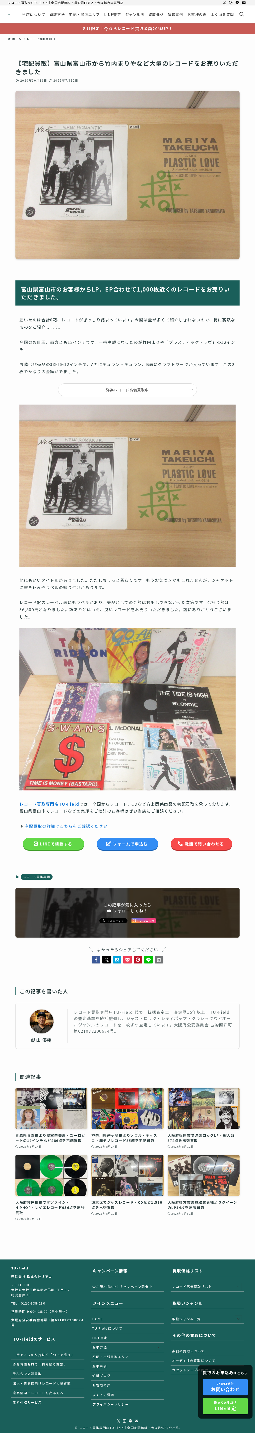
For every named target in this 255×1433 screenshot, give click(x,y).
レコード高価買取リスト (192, 1286)
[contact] (244, 2)
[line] (237, 2)
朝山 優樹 (41, 1040)
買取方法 (99, 1347)
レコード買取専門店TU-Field (49, 804)
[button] (96, 959)
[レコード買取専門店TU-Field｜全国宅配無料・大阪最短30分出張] (9, 14)
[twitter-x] (224, 2)
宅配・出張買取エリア (110, 1356)
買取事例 (99, 1366)
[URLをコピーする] (159, 959)
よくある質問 (103, 1394)
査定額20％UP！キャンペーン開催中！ (124, 1286)
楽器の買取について (188, 1351)
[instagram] (231, 2)
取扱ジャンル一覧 (186, 1318)
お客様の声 (101, 1385)
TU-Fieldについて (107, 1328)
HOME (97, 1318)
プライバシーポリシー (110, 1404)
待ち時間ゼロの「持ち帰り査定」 (40, 1364)
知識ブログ (101, 1375)
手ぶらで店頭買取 (27, 1373)
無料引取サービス (27, 1402)
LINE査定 (100, 1337)
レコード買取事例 (36, 877)
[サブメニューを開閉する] (158, 1347)
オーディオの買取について (193, 1360)
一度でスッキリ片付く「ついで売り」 (43, 1354)
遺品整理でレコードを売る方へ (38, 1392)
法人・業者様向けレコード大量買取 (42, 1383)
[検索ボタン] (241, 14)
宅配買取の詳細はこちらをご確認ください (66, 826)
